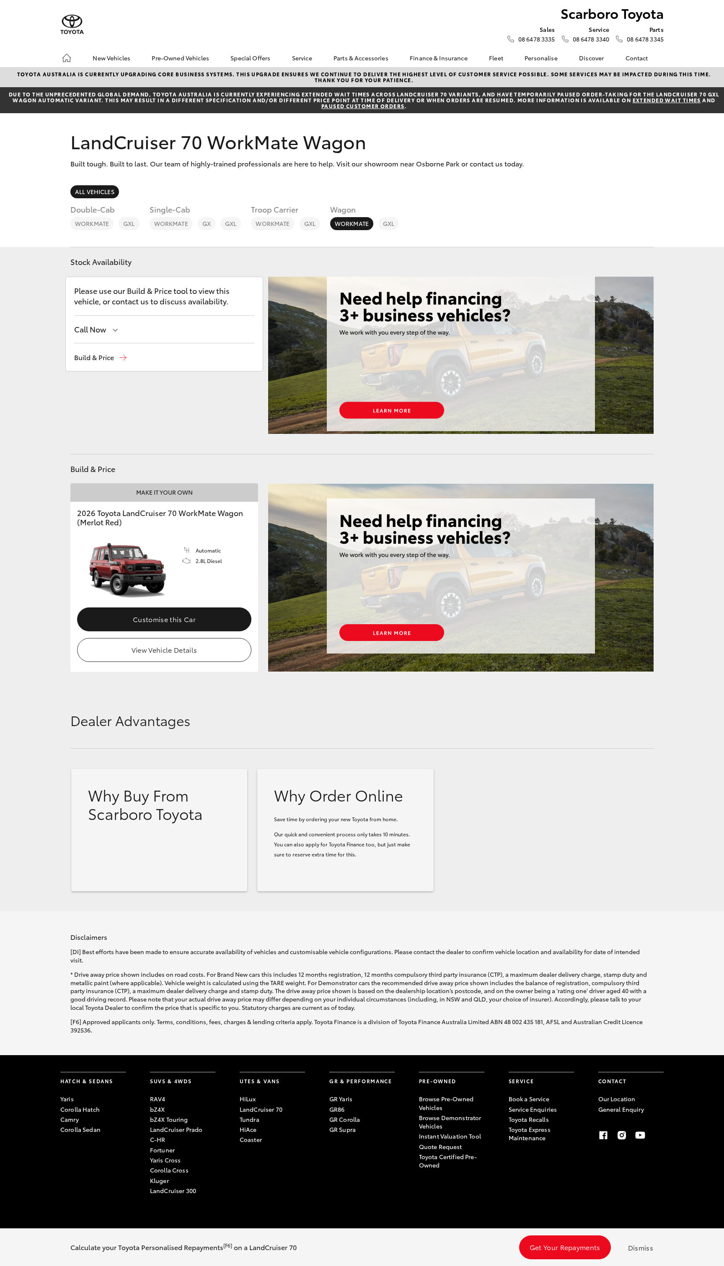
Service (302, 58)
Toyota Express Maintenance (530, 1133)
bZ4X (157, 1109)
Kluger (159, 1180)
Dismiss (640, 1247)
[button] (100, 357)
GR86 (337, 1109)
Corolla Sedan (80, 1129)
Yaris (67, 1099)
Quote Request (440, 1146)
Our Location (617, 1099)
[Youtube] (640, 1135)
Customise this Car (164, 619)
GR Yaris (340, 1099)
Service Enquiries (533, 1109)
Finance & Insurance (439, 58)
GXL (128, 223)
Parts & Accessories (361, 58)
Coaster (251, 1139)
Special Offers (250, 58)
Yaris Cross (165, 1160)
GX (206, 223)
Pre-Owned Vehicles (180, 58)
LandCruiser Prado (176, 1129)
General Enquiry (621, 1109)
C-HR (157, 1139)
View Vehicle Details (164, 649)
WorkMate (92, 223)
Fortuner (162, 1150)
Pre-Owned (437, 1080)
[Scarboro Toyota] (72, 24)
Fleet (496, 58)
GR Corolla (344, 1119)
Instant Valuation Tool (450, 1136)
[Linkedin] (659, 1135)
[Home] (66, 58)
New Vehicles (111, 58)
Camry (69, 1119)
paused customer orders (363, 105)
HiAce (248, 1129)
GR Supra (342, 1129)
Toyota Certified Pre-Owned (448, 1160)
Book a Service (529, 1099)
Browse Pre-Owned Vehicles (446, 1103)
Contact (637, 58)
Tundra (249, 1119)
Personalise (541, 58)
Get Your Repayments (565, 1247)
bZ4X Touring (169, 1119)
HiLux (248, 1099)
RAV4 (157, 1099)
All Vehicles (94, 191)
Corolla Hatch (80, 1109)
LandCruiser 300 (173, 1190)
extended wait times (667, 100)
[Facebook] (603, 1135)
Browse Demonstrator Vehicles (450, 1121)
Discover (591, 58)
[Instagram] (622, 1135)
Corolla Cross (169, 1170)
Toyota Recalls (529, 1119)
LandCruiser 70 (261, 1109)
